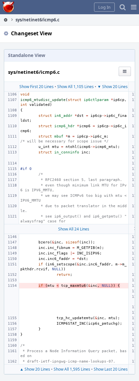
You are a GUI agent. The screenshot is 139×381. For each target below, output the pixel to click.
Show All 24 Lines (73, 229)
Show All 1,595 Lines (72, 369)
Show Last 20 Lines (111, 369)
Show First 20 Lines (36, 86)
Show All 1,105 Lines (75, 86)
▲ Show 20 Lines (35, 369)
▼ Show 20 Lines (112, 86)
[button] (133, 7)
